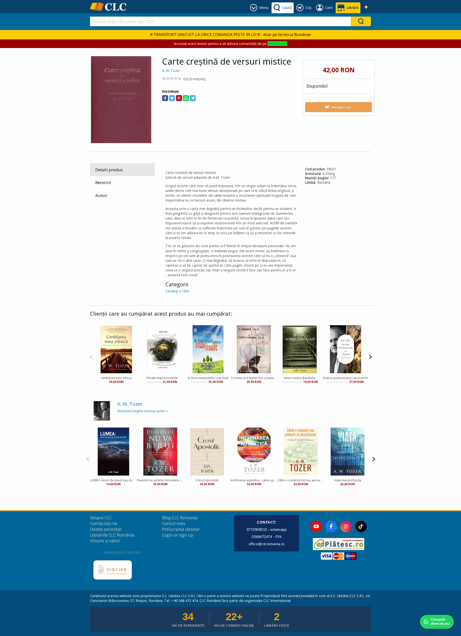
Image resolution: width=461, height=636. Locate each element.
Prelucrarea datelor (181, 529)
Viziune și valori (105, 541)
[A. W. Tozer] (102, 410)
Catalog (171, 291)
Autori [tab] (101, 195)
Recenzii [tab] (103, 182)
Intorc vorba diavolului (299, 378)
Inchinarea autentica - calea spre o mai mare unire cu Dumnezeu (253, 480)
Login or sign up (177, 535)
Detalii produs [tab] (109, 169)
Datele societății (105, 529)
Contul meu (173, 523)
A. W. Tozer (171, 70)
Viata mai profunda (347, 480)
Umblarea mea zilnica (116, 378)
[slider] (171, 78)
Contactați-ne (103, 523)
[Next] (370, 356)
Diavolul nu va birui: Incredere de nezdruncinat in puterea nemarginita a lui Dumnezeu (160, 480)
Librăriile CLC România (112, 535)
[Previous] (91, 356)
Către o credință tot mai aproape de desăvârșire (300, 480)
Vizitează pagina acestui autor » (142, 411)
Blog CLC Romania (180, 517)
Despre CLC (101, 517)
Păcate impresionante (162, 378)
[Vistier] (112, 570)
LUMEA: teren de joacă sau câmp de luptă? (113, 480)
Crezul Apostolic (207, 480)
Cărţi (185, 291)
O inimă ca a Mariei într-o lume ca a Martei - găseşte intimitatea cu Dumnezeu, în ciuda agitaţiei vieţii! (254, 378)
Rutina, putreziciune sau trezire (345, 378)
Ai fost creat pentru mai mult (208, 378)
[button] (165, 98)
